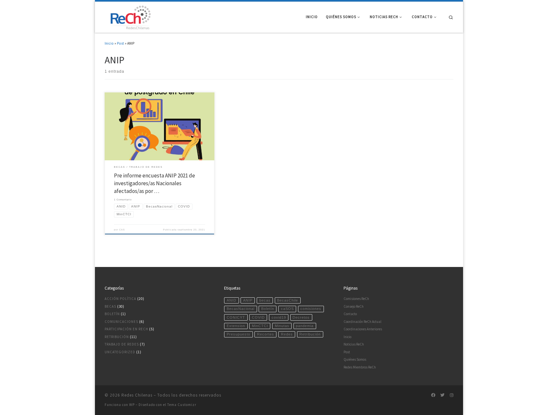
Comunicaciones (121, 321)
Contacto (350, 314)
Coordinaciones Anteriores (363, 329)
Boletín (112, 314)
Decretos (301, 317)
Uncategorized (120, 352)
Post (120, 43)
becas (265, 300)
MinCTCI (260, 326)
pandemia (305, 326)
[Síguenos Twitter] (442, 395)
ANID (231, 300)
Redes (287, 334)
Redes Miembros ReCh (360, 367)
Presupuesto (238, 334)
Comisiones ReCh (356, 298)
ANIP (248, 300)
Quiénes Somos (355, 359)
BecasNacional (240, 309)
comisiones (310, 309)
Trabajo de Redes (122, 344)
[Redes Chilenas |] (129, 16)
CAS (122, 229)
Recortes (265, 334)
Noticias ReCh (354, 344)
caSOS (287, 309)
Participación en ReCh (126, 329)
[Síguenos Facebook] (433, 395)
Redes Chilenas (136, 395)
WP (132, 404)
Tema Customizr (181, 404)
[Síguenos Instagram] (451, 395)
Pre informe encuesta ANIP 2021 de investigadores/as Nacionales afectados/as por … (154, 183)
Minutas (282, 326)
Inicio (109, 43)
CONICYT (236, 317)
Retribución (117, 337)
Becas (110, 306)
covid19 (279, 317)
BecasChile (287, 300)
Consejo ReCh (354, 306)
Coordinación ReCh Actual (362, 321)
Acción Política (120, 298)
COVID (258, 317)
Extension (236, 326)
